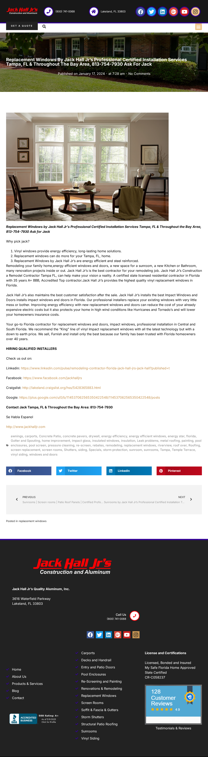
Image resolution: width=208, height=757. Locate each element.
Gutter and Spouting (25, 441)
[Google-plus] (173, 12)
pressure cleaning (61, 445)
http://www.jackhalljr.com (25, 427)
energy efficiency (114, 436)
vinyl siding (19, 454)
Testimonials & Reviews (173, 728)
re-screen (83, 445)
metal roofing (170, 441)
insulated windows (105, 441)
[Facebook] (140, 12)
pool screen (37, 445)
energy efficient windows (147, 436)
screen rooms (52, 450)
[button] (198, 26)
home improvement (56, 441)
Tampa (165, 450)
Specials (95, 450)
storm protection (115, 450)
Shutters (70, 450)
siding (82, 450)
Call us (121, 615)
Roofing (194, 445)
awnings (17, 436)
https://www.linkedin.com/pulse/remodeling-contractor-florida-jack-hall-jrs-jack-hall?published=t (95, 368)
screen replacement (25, 450)
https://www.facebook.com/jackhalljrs (52, 378)
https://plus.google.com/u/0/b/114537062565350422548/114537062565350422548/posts (89, 397)
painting (187, 441)
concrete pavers (75, 436)
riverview (164, 445)
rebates (98, 445)
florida (191, 436)
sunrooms (151, 450)
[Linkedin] (162, 12)
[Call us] (135, 616)
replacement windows (140, 445)
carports (31, 436)
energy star (176, 436)
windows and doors (43, 454)
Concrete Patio (50, 436)
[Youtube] (184, 12)
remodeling (114, 445)
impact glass (81, 441)
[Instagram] (195, 12)
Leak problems (147, 441)
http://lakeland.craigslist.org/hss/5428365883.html (61, 388)
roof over (180, 445)
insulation (128, 441)
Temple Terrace (183, 450)
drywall (94, 436)
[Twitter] (151, 12)
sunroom (135, 450)
